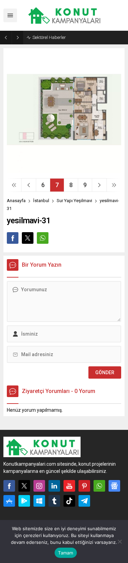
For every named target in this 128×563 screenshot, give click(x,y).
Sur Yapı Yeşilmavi (74, 200)
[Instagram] (39, 486)
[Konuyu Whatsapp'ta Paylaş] (42, 238)
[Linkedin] (54, 486)
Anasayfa (16, 200)
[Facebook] (9, 486)
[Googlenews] (114, 486)
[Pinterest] (84, 486)
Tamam (65, 552)
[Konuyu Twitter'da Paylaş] (27, 238)
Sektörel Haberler (49, 37)
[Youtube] (69, 486)
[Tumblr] (54, 501)
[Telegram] (84, 501)
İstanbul (41, 200)
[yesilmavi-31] (64, 170)
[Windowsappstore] (39, 501)
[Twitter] (24, 486)
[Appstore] (9, 501)
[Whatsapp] (99, 486)
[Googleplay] (24, 501)
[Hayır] (119, 541)
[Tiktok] (69, 501)
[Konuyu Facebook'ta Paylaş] (12, 238)
